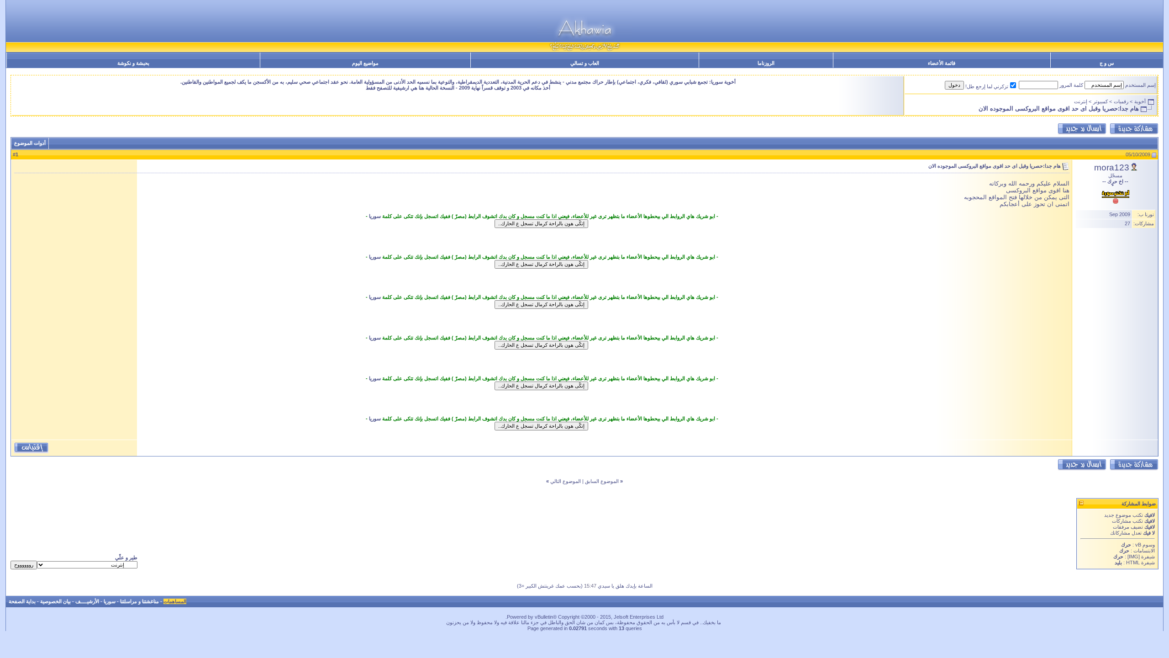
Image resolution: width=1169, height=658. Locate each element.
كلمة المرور (1071, 85)
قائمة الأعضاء (941, 63)
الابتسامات (1144, 550)
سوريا (375, 216)
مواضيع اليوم (365, 63)
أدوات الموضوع (30, 143)
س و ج (1107, 63)
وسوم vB (1144, 544)
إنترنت (1080, 101)
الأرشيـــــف (87, 601)
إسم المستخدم (1140, 85)
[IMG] (1133, 556)
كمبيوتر (1100, 101)
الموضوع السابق (602, 481)
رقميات (1121, 101)
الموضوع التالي (565, 481)
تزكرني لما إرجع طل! (986, 86)
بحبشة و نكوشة (133, 63)
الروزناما (766, 63)
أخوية (1140, 101)
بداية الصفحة (22, 601)
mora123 (1111, 167)
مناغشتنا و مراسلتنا (139, 601)
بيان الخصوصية (55, 601)
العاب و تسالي (584, 63)
